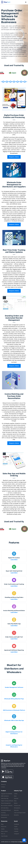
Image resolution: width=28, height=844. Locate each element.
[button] (26, 2)
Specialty (16, 810)
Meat (15, 796)
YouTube (16, 829)
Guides (2, 829)
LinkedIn (16, 831)
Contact (3, 786)
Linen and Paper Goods (19, 812)
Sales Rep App (4, 798)
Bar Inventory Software (6, 805)
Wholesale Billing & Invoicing (6, 811)
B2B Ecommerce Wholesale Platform (14, 710)
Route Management (6, 803)
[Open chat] (24, 840)
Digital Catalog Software (7, 800)
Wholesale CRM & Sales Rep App (14, 720)
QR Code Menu (5, 807)
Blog (2, 824)
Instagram (16, 833)
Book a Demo (4, 831)
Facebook (16, 824)
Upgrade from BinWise (6, 793)
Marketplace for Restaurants (5, 816)
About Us (3, 784)
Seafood (16, 798)
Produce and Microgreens (17, 806)
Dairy (15, 800)
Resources (3, 826)
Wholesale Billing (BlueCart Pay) (14, 698)
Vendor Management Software (14, 687)
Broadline (16, 815)
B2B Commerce (5, 796)
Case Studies (4, 836)
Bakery (15, 803)
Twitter (15, 826)
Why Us (3, 833)
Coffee (15, 793)
